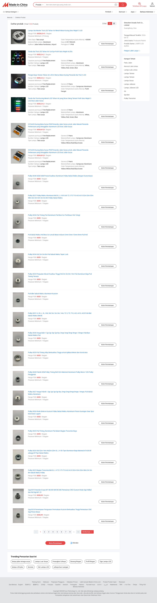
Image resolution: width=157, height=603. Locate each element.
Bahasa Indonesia (78, 587)
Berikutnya (87, 532)
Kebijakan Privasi (72, 582)
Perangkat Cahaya (59, 561)
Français (50, 584)
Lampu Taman (129, 73)
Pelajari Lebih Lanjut (132, 51)
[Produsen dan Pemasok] (14, 4)
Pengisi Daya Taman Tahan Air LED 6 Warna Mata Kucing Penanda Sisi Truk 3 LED (57, 75)
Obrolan (75, 543)
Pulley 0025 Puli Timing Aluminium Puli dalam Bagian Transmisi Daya (52, 431)
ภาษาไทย (127, 584)
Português (73, 584)
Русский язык (90, 584)
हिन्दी (121, 584)
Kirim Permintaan (107, 44)
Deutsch (65, 584)
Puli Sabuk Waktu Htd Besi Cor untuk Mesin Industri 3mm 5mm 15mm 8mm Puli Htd (58, 235)
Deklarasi (46, 582)
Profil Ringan (90, 561)
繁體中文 (36, 584)
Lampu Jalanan (129, 84)
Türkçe (135, 584)
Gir (125, 91)
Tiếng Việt (142, 584)
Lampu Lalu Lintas (130, 70)
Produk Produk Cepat (109, 582)
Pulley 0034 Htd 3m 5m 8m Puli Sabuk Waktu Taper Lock (48, 254)
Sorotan (30, 567)
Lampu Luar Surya (41, 561)
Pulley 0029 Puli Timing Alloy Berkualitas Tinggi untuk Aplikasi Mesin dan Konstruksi (57, 352)
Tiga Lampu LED (105, 561)
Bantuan (122, 12)
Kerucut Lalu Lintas (131, 66)
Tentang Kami (36, 582)
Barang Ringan (75, 561)
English (20, 584)
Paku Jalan (128, 63)
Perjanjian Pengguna (57, 582)
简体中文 (28, 584)
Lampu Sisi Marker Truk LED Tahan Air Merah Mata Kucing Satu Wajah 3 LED (55, 30)
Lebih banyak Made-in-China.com (90, 582)
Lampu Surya (129, 80)
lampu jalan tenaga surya (21, 561)
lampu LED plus (17, 567)
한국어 (99, 584)
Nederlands (113, 584)
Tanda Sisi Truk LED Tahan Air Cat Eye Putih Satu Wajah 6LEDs (50, 51)
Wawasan (122, 582)
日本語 (43, 584)
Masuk (152, 6)
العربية (106, 584)
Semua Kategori (11, 12)
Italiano (81, 584)
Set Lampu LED (43, 567)
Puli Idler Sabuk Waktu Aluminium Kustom (43, 293)
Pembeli (108, 12)
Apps (132, 12)
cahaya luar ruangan (61, 567)
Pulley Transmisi (130, 98)
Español (57, 584)
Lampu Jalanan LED (131, 88)
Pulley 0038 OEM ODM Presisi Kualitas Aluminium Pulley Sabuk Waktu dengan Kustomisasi (60, 176)
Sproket (127, 95)
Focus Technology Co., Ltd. (72, 591)
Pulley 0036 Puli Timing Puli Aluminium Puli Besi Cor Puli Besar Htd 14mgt (54, 215)
